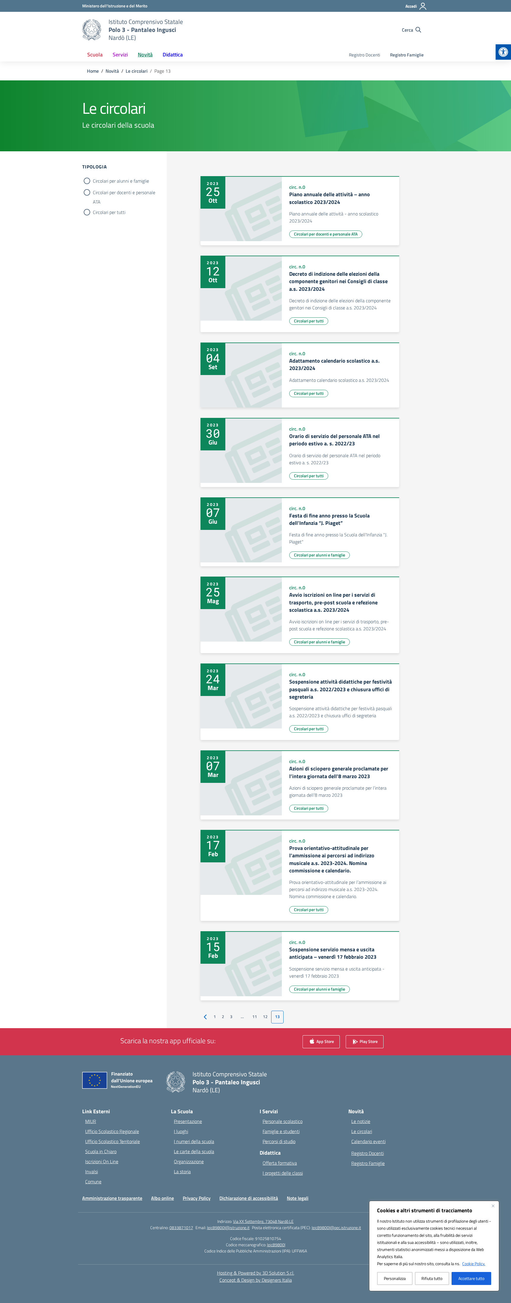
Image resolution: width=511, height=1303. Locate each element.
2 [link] (223, 1016)
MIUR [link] (90, 1121)
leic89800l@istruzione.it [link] (228, 1227)
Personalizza (395, 1278)
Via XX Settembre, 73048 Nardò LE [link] (263, 1221)
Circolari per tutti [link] (309, 321)
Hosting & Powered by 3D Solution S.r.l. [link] (255, 1272)
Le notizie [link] (360, 1121)
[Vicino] (493, 1205)
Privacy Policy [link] (197, 1198)
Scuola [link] (95, 55)
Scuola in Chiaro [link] (101, 1151)
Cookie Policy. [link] (473, 1263)
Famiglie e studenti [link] (281, 1131)
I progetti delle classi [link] (283, 1173)
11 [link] (254, 1016)
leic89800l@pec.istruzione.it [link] (336, 1227)
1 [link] (215, 1016)
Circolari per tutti (109, 212)
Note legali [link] (297, 1198)
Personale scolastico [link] (283, 1121)
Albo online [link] (162, 1198)
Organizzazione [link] (189, 1161)
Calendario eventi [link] (368, 1141)
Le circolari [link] (361, 1131)
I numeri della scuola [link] (194, 1141)
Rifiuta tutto (431, 1278)
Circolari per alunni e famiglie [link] (319, 555)
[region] (434, 1246)
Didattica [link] (173, 55)
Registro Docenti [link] (364, 54)
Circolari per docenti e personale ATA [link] (326, 234)
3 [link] (231, 1016)
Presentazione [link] (188, 1121)
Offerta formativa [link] (280, 1162)
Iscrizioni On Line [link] (101, 1161)
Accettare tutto (471, 1278)
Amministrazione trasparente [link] (112, 1198)
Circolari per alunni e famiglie (121, 180)
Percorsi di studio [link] (279, 1141)
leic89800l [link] (276, 1245)
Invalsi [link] (91, 1171)
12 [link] (265, 1016)
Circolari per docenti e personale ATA (124, 193)
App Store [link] (325, 1041)
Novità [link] (145, 55)
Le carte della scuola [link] (194, 1151)
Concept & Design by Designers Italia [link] (255, 1279)
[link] (503, 52)
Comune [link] (93, 1181)
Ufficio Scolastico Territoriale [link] (112, 1141)
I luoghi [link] (181, 1131)
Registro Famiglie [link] (407, 54)
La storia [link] (182, 1171)
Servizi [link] (120, 55)
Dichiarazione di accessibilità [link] (248, 1198)
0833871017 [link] (181, 1227)
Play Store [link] (368, 1041)
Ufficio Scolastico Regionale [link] (112, 1131)
